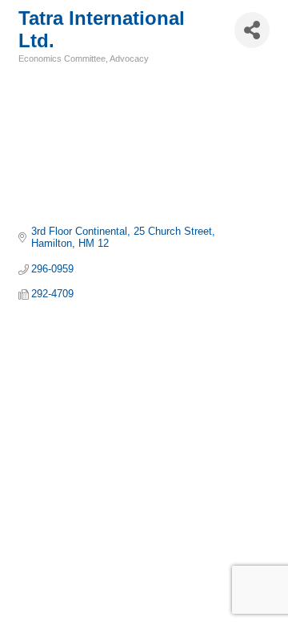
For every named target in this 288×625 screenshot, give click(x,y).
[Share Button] (252, 30)
